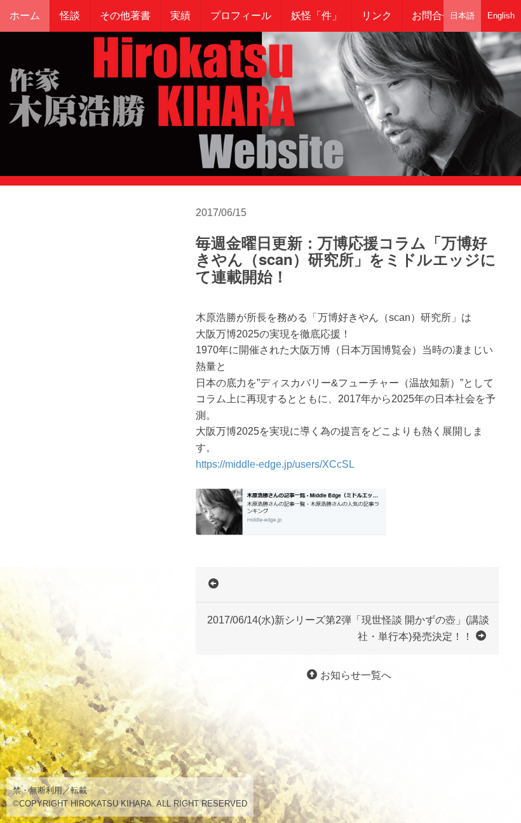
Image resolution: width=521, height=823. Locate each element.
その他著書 (125, 15)
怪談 (70, 15)
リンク (377, 15)
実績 (180, 15)
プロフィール (240, 15)
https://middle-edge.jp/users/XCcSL (275, 464)
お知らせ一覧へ (355, 675)
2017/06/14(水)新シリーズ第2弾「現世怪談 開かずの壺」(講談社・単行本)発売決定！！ (348, 628)
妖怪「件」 (316, 15)
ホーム (25, 15)
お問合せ (432, 15)
